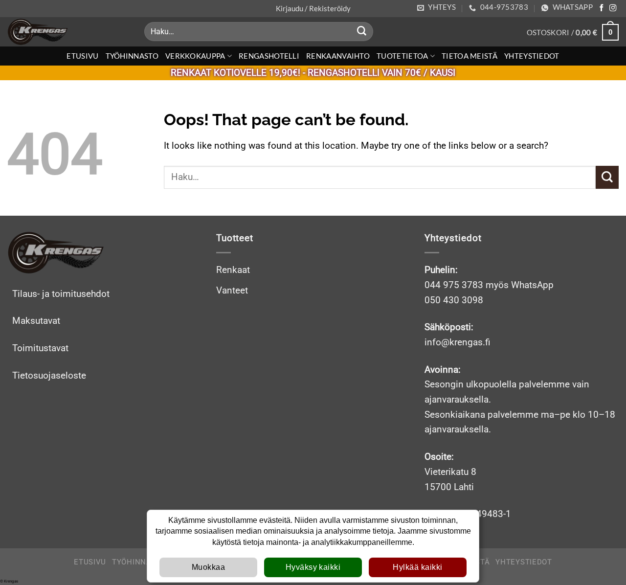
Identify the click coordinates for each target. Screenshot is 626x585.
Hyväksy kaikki (313, 567)
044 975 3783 (454, 285)
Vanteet (232, 290)
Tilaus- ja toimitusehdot (61, 293)
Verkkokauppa (195, 55)
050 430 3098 (454, 300)
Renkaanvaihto (338, 55)
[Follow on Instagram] (612, 8)
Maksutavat (36, 320)
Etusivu (82, 55)
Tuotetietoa (402, 55)
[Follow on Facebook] (601, 8)
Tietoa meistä (469, 55)
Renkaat (233, 269)
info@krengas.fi (458, 342)
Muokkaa (208, 567)
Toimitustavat (40, 348)
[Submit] (362, 32)
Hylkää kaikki (417, 567)
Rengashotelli (269, 55)
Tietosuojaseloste (49, 375)
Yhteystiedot (531, 55)
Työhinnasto (132, 55)
